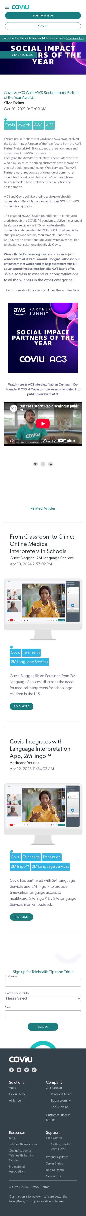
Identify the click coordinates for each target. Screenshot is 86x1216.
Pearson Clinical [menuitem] (61, 1094)
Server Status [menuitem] (54, 1163)
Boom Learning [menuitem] (61, 1100)
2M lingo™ (20, 867)
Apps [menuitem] (12, 1088)
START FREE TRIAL (43, 16)
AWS (38, 125)
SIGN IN (43, 26)
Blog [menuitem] (12, 1138)
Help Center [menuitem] (54, 1138)
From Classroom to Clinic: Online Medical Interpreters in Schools (42, 544)
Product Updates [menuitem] (57, 1157)
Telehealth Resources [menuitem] (23, 1144)
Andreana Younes (24, 763)
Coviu (10, 125)
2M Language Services (29, 662)
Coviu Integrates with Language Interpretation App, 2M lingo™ (40, 749)
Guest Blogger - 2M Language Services (42, 558)
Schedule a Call (75, 38)
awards (24, 125)
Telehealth (31, 653)
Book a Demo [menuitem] (55, 1170)
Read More (21, 706)
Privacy (34, 1187)
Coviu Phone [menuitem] (17, 1094)
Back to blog (23, 55)
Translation (52, 857)
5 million (73, 240)
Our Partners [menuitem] (54, 1088)
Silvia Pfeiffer (14, 103)
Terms (45, 1187)
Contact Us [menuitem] (53, 1176)
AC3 (49, 125)
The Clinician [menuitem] (59, 1107)
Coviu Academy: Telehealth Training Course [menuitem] (21, 1155)
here (76, 290)
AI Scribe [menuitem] (15, 1100)
